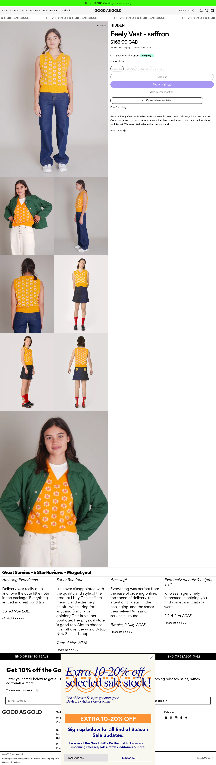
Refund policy (8, 758)
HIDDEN (117, 25)
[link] (108, 684)
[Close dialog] (151, 658)
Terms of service (37, 758)
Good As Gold (16, 754)
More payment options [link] (162, 91)
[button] (206, 10)
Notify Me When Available (157, 100)
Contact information (11, 762)
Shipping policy (53, 758)
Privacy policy (22, 758)
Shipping (126, 47)
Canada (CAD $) (185, 10)
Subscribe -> (159, 700)
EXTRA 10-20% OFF (108, 718)
